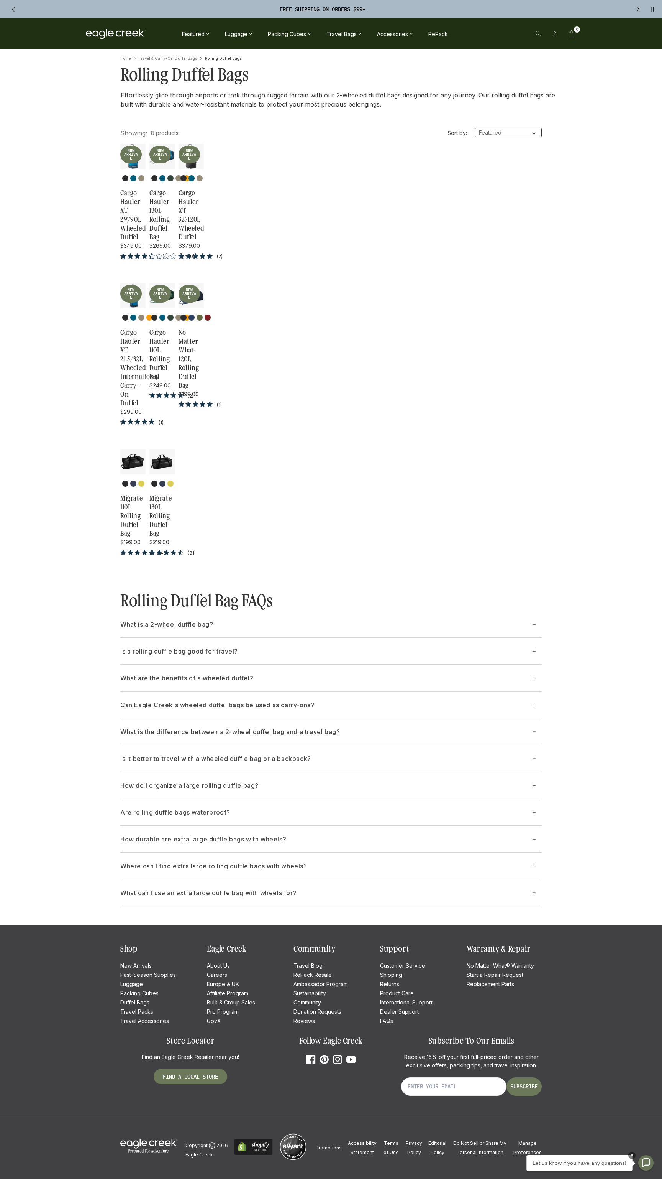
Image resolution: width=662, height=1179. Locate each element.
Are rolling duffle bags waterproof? (175, 812)
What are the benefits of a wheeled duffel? (186, 678)
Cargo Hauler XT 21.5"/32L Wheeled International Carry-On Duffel (133, 368)
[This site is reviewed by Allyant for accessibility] (293, 1158)
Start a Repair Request (495, 975)
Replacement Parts (490, 984)
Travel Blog (308, 965)
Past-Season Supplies (148, 975)
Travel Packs (136, 1011)
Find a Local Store (190, 1076)
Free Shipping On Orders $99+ (322, 9)
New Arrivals (136, 965)
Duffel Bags (134, 1002)
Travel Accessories (144, 1021)
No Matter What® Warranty (500, 965)
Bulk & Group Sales (231, 1002)
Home (125, 58)
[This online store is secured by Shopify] (253, 1153)
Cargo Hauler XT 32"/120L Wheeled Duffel (191, 215)
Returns (389, 984)
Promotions (329, 1148)
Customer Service (402, 965)
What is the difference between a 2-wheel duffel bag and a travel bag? (230, 732)
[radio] (125, 178)
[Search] (538, 33)
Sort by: (457, 133)
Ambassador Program (320, 984)
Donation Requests (317, 1011)
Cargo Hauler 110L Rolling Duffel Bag (159, 354)
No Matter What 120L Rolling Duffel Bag (189, 359)
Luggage (131, 984)
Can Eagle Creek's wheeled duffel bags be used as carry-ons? (217, 705)
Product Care (397, 993)
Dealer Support (399, 1011)
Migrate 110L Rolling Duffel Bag (131, 515)
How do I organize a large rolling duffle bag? (189, 785)
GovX (214, 1021)
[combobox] (485, 33)
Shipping (391, 975)
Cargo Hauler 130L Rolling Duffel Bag (159, 215)
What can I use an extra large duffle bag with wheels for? (208, 893)
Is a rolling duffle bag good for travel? (179, 651)
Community (307, 1002)
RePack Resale (312, 975)
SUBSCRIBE (524, 1086)
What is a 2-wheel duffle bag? (166, 624)
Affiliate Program (227, 993)
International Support (406, 1002)
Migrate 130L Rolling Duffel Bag (160, 515)
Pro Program (223, 1011)
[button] (571, 33)
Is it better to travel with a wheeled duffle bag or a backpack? (215, 758)
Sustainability (309, 993)
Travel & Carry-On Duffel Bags (168, 58)
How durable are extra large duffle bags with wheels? (203, 839)
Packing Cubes (139, 993)
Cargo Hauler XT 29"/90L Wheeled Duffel (133, 215)
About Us (218, 965)
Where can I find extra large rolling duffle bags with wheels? (213, 866)
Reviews (304, 1021)
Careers (217, 975)
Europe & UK (223, 984)
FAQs (386, 1021)
